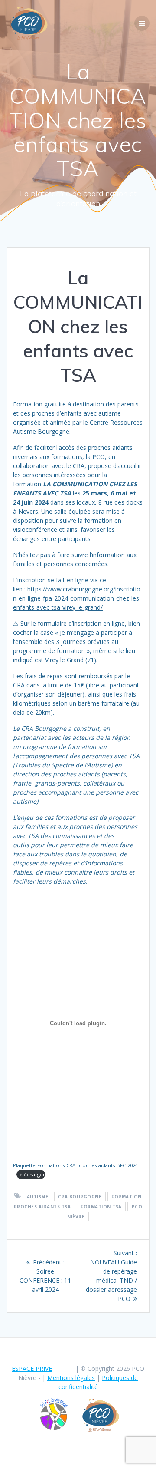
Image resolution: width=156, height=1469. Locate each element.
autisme (38, 1196)
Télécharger (30, 1174)
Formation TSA (101, 1206)
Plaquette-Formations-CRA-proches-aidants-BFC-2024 (75, 1165)
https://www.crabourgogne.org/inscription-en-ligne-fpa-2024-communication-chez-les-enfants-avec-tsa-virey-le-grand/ (77, 598)
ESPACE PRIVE (32, 1368)
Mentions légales (71, 1377)
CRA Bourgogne (80, 1196)
